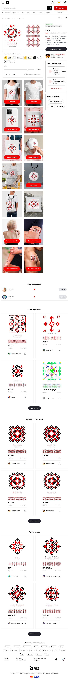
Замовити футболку (12, 102)
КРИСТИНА (47, 568)
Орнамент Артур (49, 390)
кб (22, 12)
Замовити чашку (33, 129)
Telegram (60, 106)
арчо (38, 650)
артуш (46, 650)
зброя (27, 12)
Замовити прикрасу (33, 185)
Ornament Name (60, 54)
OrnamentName (33, 673)
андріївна (48, 12)
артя (7, 650)
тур (31, 650)
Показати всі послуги (56, 88)
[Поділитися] (64, 17)
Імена (17, 18)
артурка (15, 650)
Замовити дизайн (12, 241)
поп (34, 12)
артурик (8, 646)
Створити (62, 8)
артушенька (28, 646)
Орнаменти (11, 18)
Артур (21, 18)
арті (54, 650)
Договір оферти (6, 659)
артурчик (18, 646)
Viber (51, 106)
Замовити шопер (12, 157)
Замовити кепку (33, 157)
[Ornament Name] (7, 2)
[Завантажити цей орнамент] (25, 353)
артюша (54, 646)
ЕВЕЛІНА (46, 615)
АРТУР (11, 345)
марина (40, 12)
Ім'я (46, 33)
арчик (62, 646)
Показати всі (34, 408)
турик (23, 650)
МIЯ (9, 568)
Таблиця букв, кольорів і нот (33, 74)
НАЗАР (11, 455)
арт (37, 646)
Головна (4, 18)
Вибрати (63, 71)
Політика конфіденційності (21, 659)
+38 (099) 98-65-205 (56, 101)
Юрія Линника (54, 673)
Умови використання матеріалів (40, 659)
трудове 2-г (15, 12)
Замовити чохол (12, 129)
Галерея (62, 289)
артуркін (45, 646)
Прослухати (11, 74)
